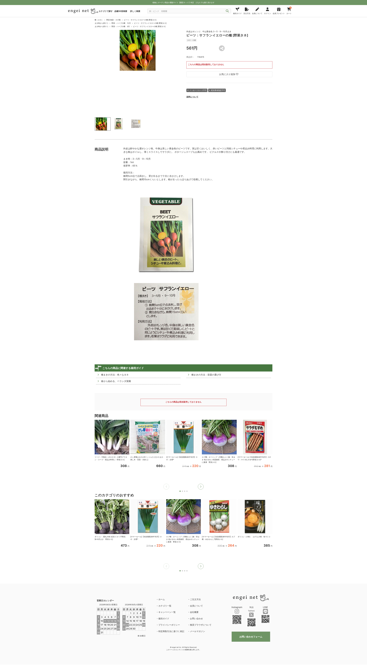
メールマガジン (197, 631)
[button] (201, 486)
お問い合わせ (196, 618)
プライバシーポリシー (169, 624)
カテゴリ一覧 (164, 605)
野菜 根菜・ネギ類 (113, 20)
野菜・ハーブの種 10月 (121, 23)
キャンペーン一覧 (167, 612)
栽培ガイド (163, 618)
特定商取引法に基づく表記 (171, 631)
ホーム (161, 599)
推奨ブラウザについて (200, 624)
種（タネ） (99, 20)
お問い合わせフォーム (250, 636)
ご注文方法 (195, 599)
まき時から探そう (101, 23)
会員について (196, 605)
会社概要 (194, 612)
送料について (192, 96)
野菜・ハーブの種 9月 (121, 26)
